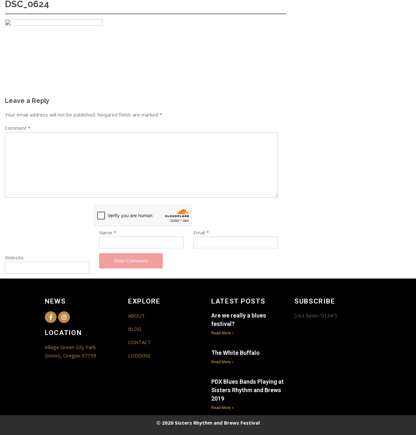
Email (201, 232)
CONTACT (139, 342)
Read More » (222, 333)
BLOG (134, 329)
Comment (18, 128)
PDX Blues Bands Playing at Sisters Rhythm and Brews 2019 (247, 390)
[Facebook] (51, 317)
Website (14, 257)
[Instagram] (64, 317)
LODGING (139, 355)
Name (107, 232)
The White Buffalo (235, 352)
